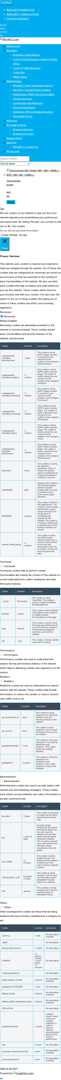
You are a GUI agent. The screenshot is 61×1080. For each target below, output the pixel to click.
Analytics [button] (5, 676)
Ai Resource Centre (23, 133)
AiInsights (12, 50)
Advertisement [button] (8, 776)
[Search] (31, 159)
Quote (11, 202)
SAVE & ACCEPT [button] (9, 1069)
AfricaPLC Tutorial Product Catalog (32, 90)
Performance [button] (7, 650)
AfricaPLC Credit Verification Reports (33, 85)
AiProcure (12, 120)
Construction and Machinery (28, 103)
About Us (11, 142)
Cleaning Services (22, 98)
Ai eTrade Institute (16, 125)
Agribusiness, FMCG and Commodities (33, 94)
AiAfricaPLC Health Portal (20, 9)
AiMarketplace (14, 81)
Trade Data (19, 72)
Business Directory (23, 129)
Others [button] (3, 902)
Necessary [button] (5, 312)
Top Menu (6, 2)
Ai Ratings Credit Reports (26, 55)
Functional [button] (5, 561)
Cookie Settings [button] (9, 235)
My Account (13, 151)
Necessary (9, 316)
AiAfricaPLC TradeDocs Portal (23, 14)
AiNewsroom (13, 46)
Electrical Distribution (24, 107)
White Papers (20, 76)
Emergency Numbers (18, 18)
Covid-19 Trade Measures (27, 68)
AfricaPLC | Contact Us (25, 147)
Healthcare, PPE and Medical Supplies (33, 112)
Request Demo (14, 138)
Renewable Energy (22, 116)
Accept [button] (23, 235)
